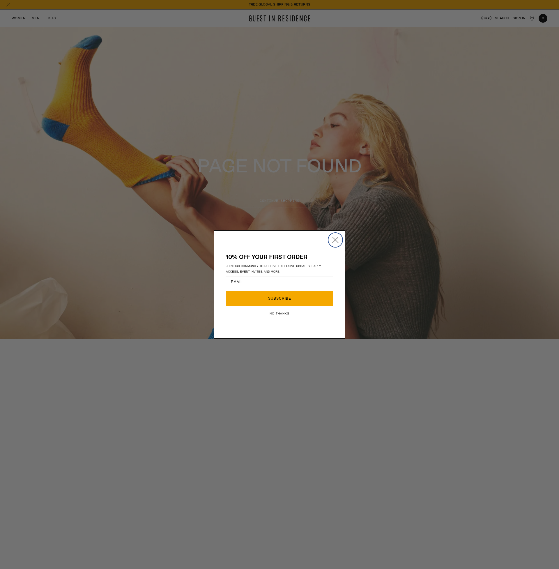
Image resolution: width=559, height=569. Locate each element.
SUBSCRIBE (279, 298)
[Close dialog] (335, 240)
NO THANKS (279, 313)
